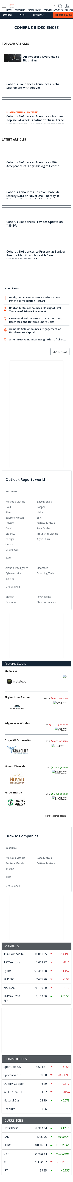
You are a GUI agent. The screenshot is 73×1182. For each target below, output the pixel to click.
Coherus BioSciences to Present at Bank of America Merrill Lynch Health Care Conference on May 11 (35, 255)
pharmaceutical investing (22, 112)
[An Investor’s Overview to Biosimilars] (12, 60)
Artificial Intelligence (16, 568)
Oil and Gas (12, 549)
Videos (9, 10)
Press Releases (34, 10)
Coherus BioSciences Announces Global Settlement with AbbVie (33, 86)
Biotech (9, 596)
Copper (41, 507)
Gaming (9, 578)
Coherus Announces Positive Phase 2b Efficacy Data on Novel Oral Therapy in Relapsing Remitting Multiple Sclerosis (32, 195)
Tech (22, 15)
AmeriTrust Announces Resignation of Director (38, 339)
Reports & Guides (63, 15)
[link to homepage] (13, 5)
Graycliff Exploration (18, 740)
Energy (9, 539)
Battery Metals (14, 517)
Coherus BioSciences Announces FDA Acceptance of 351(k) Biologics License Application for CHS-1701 (32, 166)
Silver (8, 512)
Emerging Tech (45, 573)
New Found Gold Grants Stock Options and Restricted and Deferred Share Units (35, 320)
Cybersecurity (13, 573)
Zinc (39, 517)
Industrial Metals (47, 533)
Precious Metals (15, 501)
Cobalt (9, 528)
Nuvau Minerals (15, 766)
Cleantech (42, 568)
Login (67, 6)
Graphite (10, 533)
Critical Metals (46, 523)
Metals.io (11, 671)
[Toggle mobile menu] (4, 6)
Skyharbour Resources (19, 697)
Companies (20, 10)
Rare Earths (43, 528)
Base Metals (44, 501)
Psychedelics (44, 596)
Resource (7, 15)
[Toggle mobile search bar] (60, 6)
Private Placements (53, 10)
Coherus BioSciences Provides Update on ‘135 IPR (34, 223)
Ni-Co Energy (13, 792)
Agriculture (43, 539)
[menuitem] (21, 507)
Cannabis (10, 602)
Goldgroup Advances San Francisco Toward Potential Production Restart (35, 299)
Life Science (39, 15)
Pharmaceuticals (46, 602)
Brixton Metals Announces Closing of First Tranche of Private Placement (35, 309)
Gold (8, 507)
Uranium (10, 544)
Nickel (40, 512)
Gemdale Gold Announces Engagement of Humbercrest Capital (35, 330)
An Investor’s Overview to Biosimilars (41, 58)
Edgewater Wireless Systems (19, 723)
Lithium (9, 523)
